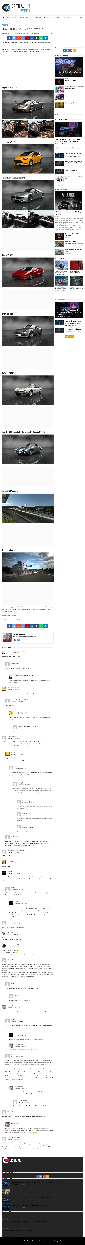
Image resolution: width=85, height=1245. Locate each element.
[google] (18, 38)
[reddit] (23, 38)
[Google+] (70, 50)
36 (52, 33)
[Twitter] (67, 50)
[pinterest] (27, 38)
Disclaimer (63, 1241)
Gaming (8, 23)
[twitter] (14, 38)
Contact (30, 1241)
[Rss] (74, 50)
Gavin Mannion (6, 33)
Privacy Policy (53, 1241)
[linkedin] (32, 38)
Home (3, 23)
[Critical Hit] (16, 3)
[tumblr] (36, 38)
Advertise (37, 1241)
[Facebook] (64, 50)
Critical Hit (22, 1241)
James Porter (59, 316)
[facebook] (9, 38)
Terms (45, 1241)
